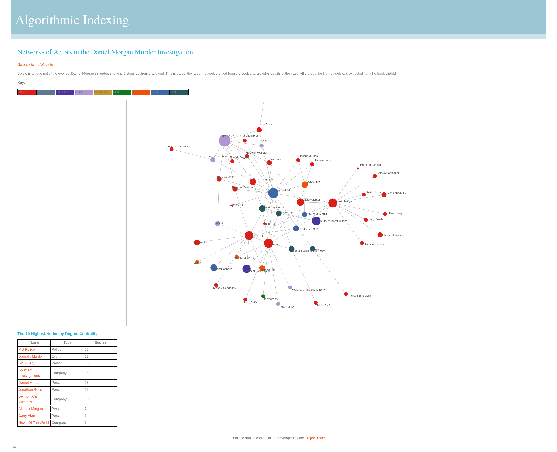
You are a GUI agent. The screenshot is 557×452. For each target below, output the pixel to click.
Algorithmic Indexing (72, 19)
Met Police (26, 349)
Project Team (315, 438)
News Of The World (33, 423)
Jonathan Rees (30, 389)
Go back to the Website (35, 64)
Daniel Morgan (29, 382)
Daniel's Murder (30, 356)
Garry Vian (26, 416)
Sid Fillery (26, 363)
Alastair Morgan (30, 409)
